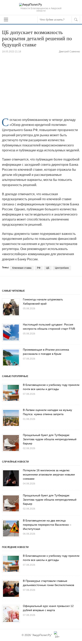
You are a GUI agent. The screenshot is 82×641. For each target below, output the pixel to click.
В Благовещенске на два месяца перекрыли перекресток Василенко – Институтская (47, 524)
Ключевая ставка (21, 268)
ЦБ (47, 268)
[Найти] (76, 19)
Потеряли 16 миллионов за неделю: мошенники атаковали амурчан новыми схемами (49, 474)
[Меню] (6, 19)
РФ (38, 268)
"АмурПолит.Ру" (42, 635)
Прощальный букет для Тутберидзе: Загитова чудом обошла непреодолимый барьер (49, 439)
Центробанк (62, 268)
